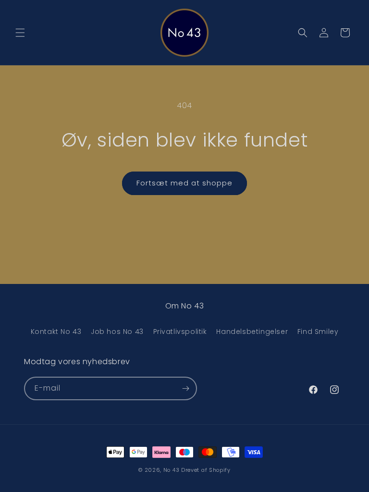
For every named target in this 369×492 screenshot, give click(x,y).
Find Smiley (318, 331)
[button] (20, 32)
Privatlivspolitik (180, 331)
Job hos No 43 (117, 331)
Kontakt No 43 (56, 331)
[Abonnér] (185, 388)
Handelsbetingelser (252, 331)
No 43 (171, 470)
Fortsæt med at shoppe (184, 183)
